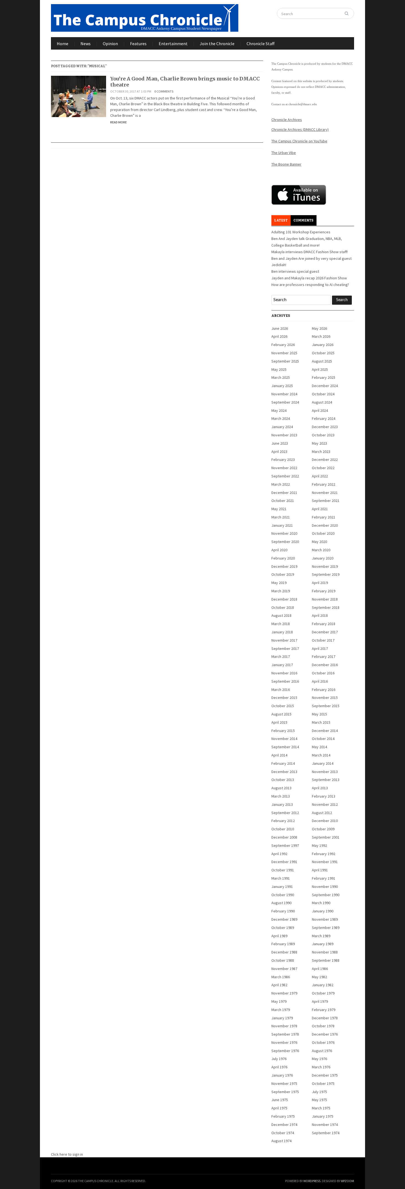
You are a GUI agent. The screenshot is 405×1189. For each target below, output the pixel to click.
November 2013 (325, 771)
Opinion (110, 43)
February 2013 (323, 796)
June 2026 (279, 328)
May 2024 (279, 410)
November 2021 (325, 492)
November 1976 (284, 1042)
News (85, 43)
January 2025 (282, 385)
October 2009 (323, 828)
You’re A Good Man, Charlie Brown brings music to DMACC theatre (185, 81)
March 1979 (280, 1009)
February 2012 (283, 820)
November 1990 (325, 886)
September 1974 (325, 1132)
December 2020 (325, 525)
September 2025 (285, 361)
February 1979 (323, 1009)
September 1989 (325, 927)
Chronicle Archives (286, 119)
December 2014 (325, 730)
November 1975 (284, 1083)
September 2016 (285, 681)
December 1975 (325, 1075)
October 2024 (323, 393)
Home (62, 43)
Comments (303, 220)
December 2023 (325, 426)
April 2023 (279, 451)
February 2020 (283, 558)
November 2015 (325, 697)
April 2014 (279, 755)
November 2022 (284, 467)
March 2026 (321, 336)
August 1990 (281, 902)
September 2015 (325, 705)
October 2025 (323, 352)
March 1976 (321, 1066)
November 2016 (284, 673)
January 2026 (322, 344)
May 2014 (319, 746)
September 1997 (285, 845)
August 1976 (322, 1050)
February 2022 (323, 484)
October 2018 (282, 607)
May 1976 (319, 1058)
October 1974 (282, 1132)
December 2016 (325, 664)
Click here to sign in (67, 1154)
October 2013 (282, 779)
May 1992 (319, 845)
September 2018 (325, 607)
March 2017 (280, 656)
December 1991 (284, 861)
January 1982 (322, 984)
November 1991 (325, 861)
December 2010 (325, 820)
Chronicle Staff (260, 43)
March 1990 (321, 902)
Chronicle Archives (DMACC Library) (300, 129)
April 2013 (320, 787)
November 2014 (284, 738)
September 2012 (285, 812)
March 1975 (321, 1108)
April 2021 (320, 508)
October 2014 (323, 738)
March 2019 (280, 590)
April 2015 (279, 722)
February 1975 (283, 1116)
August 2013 (281, 787)
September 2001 (325, 837)
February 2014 (283, 763)
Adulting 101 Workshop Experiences (300, 231)
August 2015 (281, 714)
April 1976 (279, 1066)
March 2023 (321, 451)
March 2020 (321, 549)
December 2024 (325, 385)
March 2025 (280, 377)
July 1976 (279, 1058)
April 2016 (320, 681)
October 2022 (323, 467)
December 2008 (284, 837)
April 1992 (279, 853)
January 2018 (282, 631)
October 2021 (282, 500)
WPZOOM (347, 1181)
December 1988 (284, 952)
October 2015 (282, 705)
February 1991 (323, 878)
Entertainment (173, 43)
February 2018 (323, 623)
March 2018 (280, 623)
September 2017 (285, 648)
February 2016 (323, 689)
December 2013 (284, 771)
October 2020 (323, 533)
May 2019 (279, 582)
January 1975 (322, 1116)
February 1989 (283, 943)
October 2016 (323, 673)
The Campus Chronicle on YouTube (299, 141)
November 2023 (284, 435)
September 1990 (325, 894)
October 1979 (323, 993)
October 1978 (323, 1025)
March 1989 (321, 935)
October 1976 (323, 1042)
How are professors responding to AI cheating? (310, 284)
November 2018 (325, 599)
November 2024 (284, 393)
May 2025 (279, 369)
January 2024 (282, 426)
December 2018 (284, 599)
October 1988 (282, 960)
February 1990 (283, 911)
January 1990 (322, 911)
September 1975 (285, 1091)
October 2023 (323, 435)
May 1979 (279, 1001)
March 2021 (280, 517)
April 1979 (320, 1001)
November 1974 (325, 1124)
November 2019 (325, 566)
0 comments (163, 91)
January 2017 (282, 664)
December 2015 (284, 697)
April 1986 (320, 968)
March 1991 (280, 878)
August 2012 (322, 812)
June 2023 (279, 443)
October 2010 (282, 828)
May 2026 (319, 328)
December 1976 (325, 1034)
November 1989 (325, 919)
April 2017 (320, 648)
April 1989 (279, 935)
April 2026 (279, 336)
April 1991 (320, 870)
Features (138, 43)
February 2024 (323, 418)
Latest (281, 220)
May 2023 (319, 443)
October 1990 (282, 894)
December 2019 (284, 566)
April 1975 (279, 1108)
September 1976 (285, 1050)
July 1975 (319, 1091)
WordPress (311, 1181)
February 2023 (283, 459)
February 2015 (283, 730)
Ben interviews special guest (295, 271)
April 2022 (320, 476)
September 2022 (285, 476)
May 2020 (319, 541)
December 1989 (284, 919)
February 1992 (323, 853)
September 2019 (325, 574)
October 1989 (282, 927)
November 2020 (284, 533)
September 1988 (325, 960)
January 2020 (322, 558)
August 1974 (281, 1140)
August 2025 (322, 361)
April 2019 (320, 582)
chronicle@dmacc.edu (302, 104)
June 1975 (279, 1099)
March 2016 (280, 689)
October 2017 (323, 640)
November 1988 (325, 952)
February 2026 (283, 344)
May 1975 (319, 1099)
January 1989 (322, 943)
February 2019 (323, 590)
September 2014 (285, 746)
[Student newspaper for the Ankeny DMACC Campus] (144, 17)
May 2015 (319, 714)
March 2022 (280, 484)
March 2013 (280, 796)
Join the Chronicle (217, 43)
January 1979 (282, 1017)
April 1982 (279, 984)
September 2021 (325, 500)
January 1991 (282, 886)
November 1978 (284, 1025)
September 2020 (285, 541)
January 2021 (282, 525)
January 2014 (322, 763)
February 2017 (323, 656)
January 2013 (282, 804)
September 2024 (285, 402)
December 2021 (284, 492)
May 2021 (279, 508)
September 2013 (325, 779)
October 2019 (282, 574)
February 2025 (323, 377)
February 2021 (323, 517)
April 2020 (279, 549)
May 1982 (319, 976)
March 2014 (321, 755)
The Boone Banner (286, 164)
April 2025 (320, 369)
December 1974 (284, 1124)
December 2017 (325, 631)
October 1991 (282, 870)
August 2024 (322, 402)
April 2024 (320, 410)
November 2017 (284, 640)
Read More (118, 122)
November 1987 (284, 968)
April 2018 (320, 615)
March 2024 (280, 418)
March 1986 (280, 976)
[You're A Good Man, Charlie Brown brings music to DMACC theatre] (78, 95)
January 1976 (282, 1075)
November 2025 (284, 352)
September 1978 (285, 1034)
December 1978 (325, 1017)
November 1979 (284, 993)
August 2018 (281, 615)
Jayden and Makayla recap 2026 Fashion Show (309, 277)
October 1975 (323, 1083)
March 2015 (321, 722)
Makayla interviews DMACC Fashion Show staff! (309, 251)
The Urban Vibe (283, 152)
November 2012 (325, 804)
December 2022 (325, 459)
